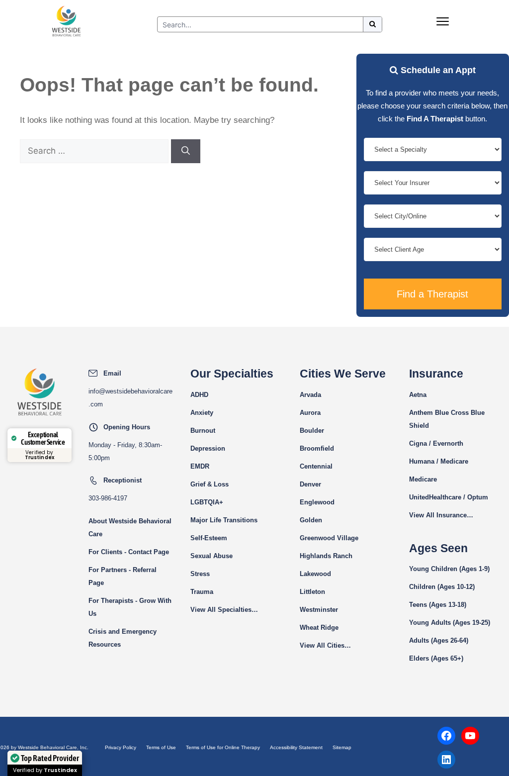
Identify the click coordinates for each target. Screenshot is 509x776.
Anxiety (201, 412)
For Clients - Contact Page (128, 552)
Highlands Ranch (326, 556)
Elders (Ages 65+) (436, 658)
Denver (310, 484)
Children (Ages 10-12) (442, 586)
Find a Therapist (432, 294)
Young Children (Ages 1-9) (449, 569)
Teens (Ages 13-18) (437, 604)
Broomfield (317, 448)
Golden (311, 520)
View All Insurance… (441, 515)
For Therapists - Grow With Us (129, 607)
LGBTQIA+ (206, 502)
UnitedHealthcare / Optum (448, 497)
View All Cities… (325, 645)
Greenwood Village (329, 538)
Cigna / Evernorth (436, 443)
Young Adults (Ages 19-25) (449, 622)
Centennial (316, 466)
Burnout (202, 430)
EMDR (199, 466)
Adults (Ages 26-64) (438, 640)
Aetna (417, 394)
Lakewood (315, 574)
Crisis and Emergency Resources (122, 638)
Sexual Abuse (211, 556)
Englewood (317, 502)
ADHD (199, 394)
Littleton (312, 591)
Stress (200, 574)
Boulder (312, 430)
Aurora (310, 412)
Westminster (319, 609)
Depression (207, 448)
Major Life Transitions (223, 520)
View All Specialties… (224, 609)
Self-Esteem (208, 538)
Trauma (201, 591)
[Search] (185, 151)
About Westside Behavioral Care (129, 527)
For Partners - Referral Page (122, 576)
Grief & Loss (209, 484)
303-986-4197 (107, 498)
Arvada (310, 394)
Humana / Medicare (438, 461)
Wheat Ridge (319, 627)
